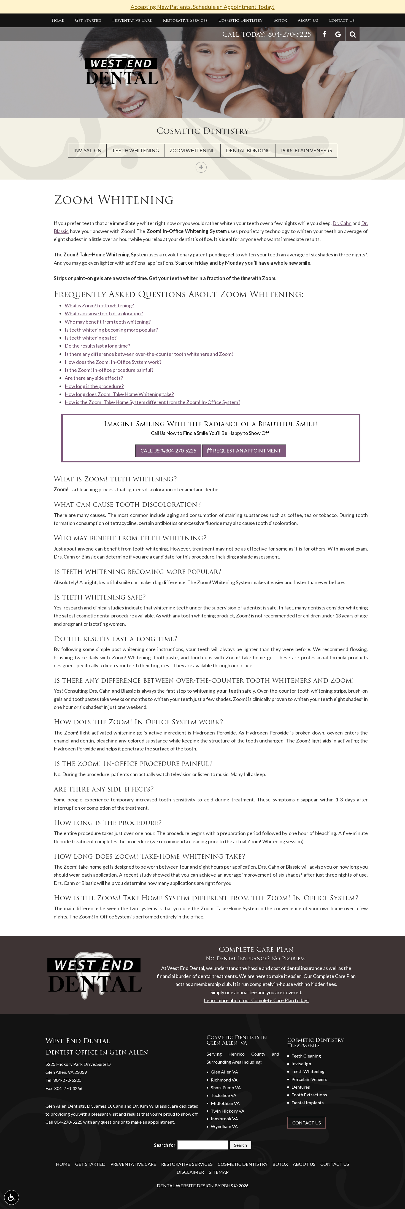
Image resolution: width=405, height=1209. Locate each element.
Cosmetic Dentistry (240, 20)
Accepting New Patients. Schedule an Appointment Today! (203, 6)
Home (58, 20)
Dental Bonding (248, 150)
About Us (308, 20)
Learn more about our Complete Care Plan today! (256, 1000)
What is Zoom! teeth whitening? (99, 305)
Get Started (88, 20)
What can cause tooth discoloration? (104, 313)
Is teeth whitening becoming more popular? (111, 330)
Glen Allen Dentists (65, 1105)
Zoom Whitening (192, 150)
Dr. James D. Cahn (105, 1105)
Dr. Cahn (342, 223)
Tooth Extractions (309, 1094)
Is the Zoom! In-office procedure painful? (109, 370)
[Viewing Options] (11, 1197)
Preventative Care (132, 20)
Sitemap (219, 1172)
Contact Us (342, 20)
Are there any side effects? (94, 378)
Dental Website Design (185, 1185)
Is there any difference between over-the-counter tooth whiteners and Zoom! (149, 354)
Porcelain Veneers (306, 150)
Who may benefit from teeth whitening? (108, 322)
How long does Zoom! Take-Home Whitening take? (119, 394)
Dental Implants (307, 1102)
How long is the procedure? (94, 386)
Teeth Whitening (135, 150)
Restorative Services (185, 20)
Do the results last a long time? (97, 346)
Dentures (300, 1086)
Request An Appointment (246, 451)
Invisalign (87, 150)
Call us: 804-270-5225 (168, 451)
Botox (280, 20)
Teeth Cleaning (306, 1055)
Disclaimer (190, 1172)
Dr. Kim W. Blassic (151, 1105)
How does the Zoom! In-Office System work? (113, 362)
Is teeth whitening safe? (91, 338)
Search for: (165, 1145)
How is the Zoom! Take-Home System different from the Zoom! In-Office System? (152, 402)
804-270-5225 (289, 34)
